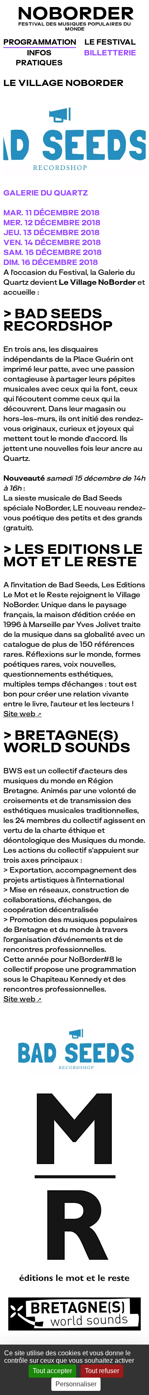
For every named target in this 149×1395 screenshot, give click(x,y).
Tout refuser (102, 1370)
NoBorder (74, 17)
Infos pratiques (39, 57)
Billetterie (110, 52)
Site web (19, 713)
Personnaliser (75, 1384)
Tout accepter (52, 1370)
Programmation (39, 42)
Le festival (110, 42)
